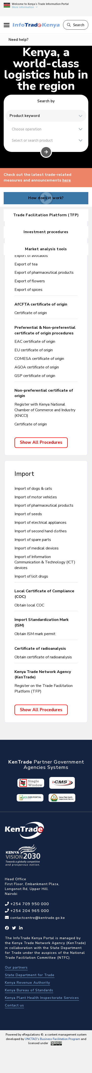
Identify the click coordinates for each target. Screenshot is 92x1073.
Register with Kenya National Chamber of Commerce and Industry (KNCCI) (44, 410)
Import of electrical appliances (40, 522)
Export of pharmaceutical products (44, 272)
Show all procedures (41, 442)
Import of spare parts (32, 539)
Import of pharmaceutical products (43, 505)
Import (24, 474)
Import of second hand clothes (40, 531)
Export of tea (26, 264)
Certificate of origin (30, 313)
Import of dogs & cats (33, 488)
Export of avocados (31, 255)
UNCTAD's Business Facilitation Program (52, 1039)
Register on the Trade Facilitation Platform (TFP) (43, 688)
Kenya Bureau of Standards (29, 990)
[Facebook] (7, 928)
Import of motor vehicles (35, 497)
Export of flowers (29, 281)
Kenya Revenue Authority (27, 982)
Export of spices (28, 289)
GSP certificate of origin (34, 375)
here (66, 180)
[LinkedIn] (21, 928)
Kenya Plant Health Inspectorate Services (42, 997)
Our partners (16, 967)
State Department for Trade (29, 975)
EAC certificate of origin (34, 341)
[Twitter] (14, 928)
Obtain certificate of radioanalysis (43, 657)
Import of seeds (28, 514)
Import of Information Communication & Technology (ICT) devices (44, 562)
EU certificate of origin (33, 350)
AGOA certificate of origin (36, 367)
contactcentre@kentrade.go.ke (37, 917)
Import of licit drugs (31, 576)
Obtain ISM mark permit (34, 634)
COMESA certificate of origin (39, 358)
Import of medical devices (36, 548)
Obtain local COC (29, 605)
